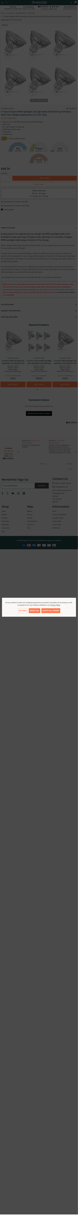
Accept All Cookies (50, 611)
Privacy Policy (55, 605)
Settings (23, 611)
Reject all (34, 611)
